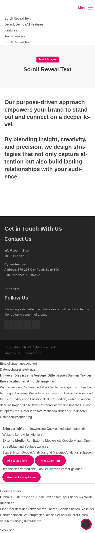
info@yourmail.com (17, 250)
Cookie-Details (10, 491)
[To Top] (86, 524)
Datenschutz (32, 353)
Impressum (12, 353)
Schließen (7, 530)
